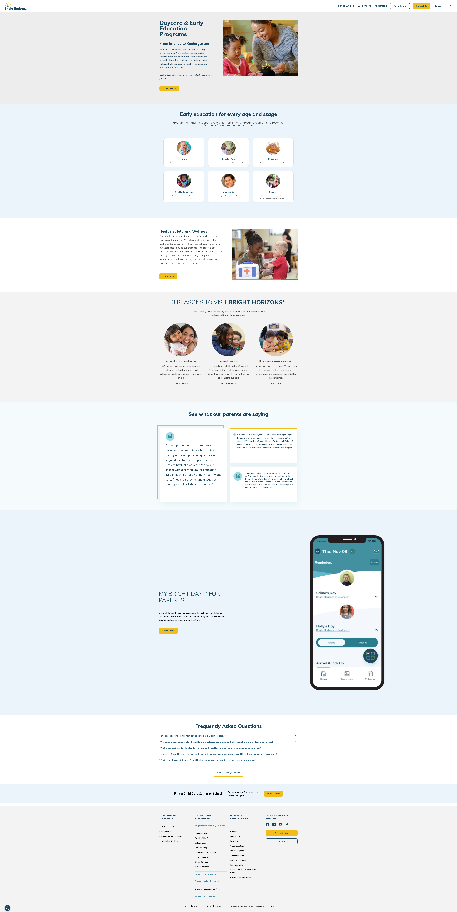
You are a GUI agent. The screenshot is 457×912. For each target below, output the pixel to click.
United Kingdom (237, 850)
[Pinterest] (286, 824)
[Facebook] (267, 824)
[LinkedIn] (274, 824)
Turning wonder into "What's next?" (228, 163)
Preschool (273, 159)
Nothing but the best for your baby (183, 163)
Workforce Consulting (205, 896)
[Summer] (273, 181)
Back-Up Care (201, 833)
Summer (273, 192)
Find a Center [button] (169, 88)
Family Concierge (202, 857)
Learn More (180, 384)
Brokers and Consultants (206, 874)
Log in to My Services (168, 841)
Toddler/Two (228, 159)
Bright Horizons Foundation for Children (243, 871)
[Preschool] (273, 148)
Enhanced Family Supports (206, 852)
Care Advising (201, 847)
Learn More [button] (168, 276)
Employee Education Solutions (208, 889)
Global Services (201, 862)
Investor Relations (238, 860)
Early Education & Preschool (171, 827)
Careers (233, 831)
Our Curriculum (165, 831)
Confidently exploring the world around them (228, 197)
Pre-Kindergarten (184, 192)
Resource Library (237, 865)
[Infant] (184, 148)
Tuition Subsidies (202, 866)
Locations (234, 841)
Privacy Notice (232, 906)
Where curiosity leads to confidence (273, 163)
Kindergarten (228, 192)
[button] (346, 6)
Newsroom (235, 836)
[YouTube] (280, 824)
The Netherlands (237, 855)
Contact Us (421, 6)
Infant (184, 159)
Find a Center (400, 6)
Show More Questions (228, 772)
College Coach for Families (170, 836)
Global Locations (237, 846)
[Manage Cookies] (7, 908)
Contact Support (281, 841)
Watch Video (168, 630)
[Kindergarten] (228, 181)
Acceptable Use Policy (256, 906)
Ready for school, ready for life (184, 196)
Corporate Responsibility (240, 877)
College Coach (201, 843)
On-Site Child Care (203, 838)
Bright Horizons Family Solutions (210, 825)
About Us (234, 827)
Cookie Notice (243, 906)
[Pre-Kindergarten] (184, 181)
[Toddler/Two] (228, 148)
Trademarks (269, 906)
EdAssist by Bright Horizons (208, 881)
